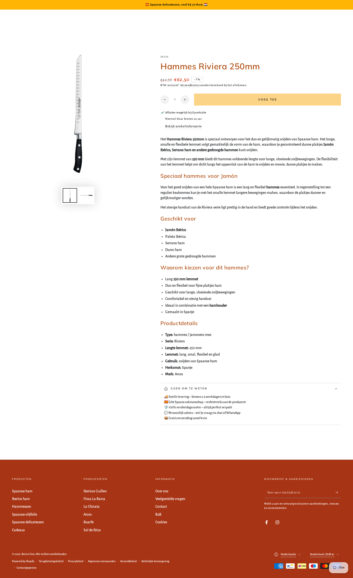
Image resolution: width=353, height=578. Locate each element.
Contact (161, 506)
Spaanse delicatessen (28, 522)
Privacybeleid (75, 561)
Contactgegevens (27, 567)
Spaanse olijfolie (24, 514)
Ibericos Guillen (95, 491)
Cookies (161, 522)
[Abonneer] (338, 492)
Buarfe (89, 522)
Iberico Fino (27, 554)
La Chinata (92, 506)
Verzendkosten (190, 85)
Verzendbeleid (128, 561)
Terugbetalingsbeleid (51, 561)
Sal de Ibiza (92, 530)
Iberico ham (21, 499)
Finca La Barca (94, 499)
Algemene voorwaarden (102, 561)
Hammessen (21, 506)
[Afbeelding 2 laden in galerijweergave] (86, 195)
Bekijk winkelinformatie (183, 126)
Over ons (161, 491)
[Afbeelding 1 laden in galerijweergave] (70, 195)
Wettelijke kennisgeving (155, 561)
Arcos (164, 57)
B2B (158, 514)
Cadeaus (18, 530)
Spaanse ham (22, 491)
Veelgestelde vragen (170, 499)
